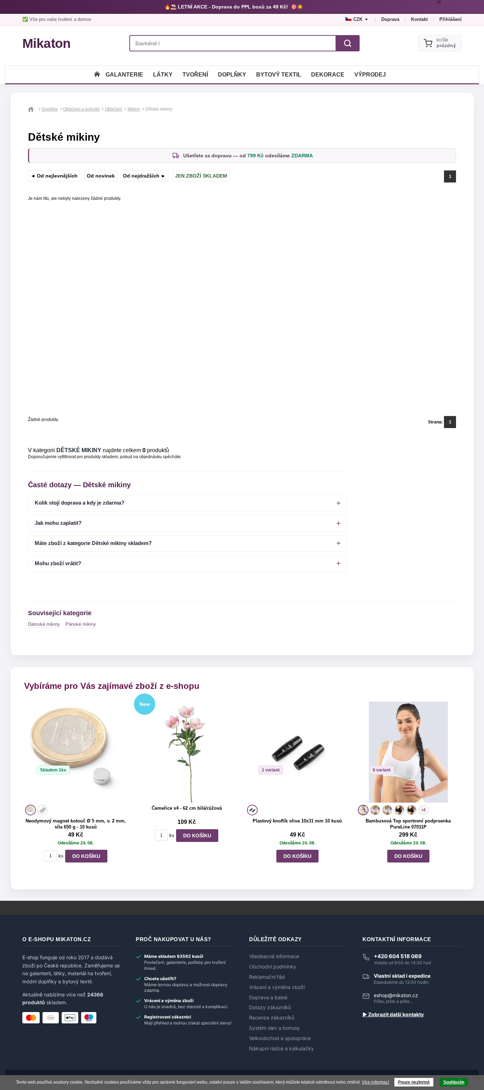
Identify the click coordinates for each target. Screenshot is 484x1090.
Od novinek (101, 176)
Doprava (390, 19)
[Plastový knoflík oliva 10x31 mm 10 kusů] (297, 752)
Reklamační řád (267, 977)
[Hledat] (348, 43)
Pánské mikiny (81, 624)
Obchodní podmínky (272, 967)
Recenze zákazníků (271, 1018)
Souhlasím (454, 1082)
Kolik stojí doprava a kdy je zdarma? (79, 503)
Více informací (375, 1082)
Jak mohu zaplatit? (58, 523)
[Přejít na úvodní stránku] (32, 109)
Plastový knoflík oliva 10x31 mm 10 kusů (297, 821)
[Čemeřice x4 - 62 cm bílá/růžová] (186, 752)
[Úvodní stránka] (97, 74)
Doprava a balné (268, 997)
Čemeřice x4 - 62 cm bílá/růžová (187, 808)
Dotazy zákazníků (270, 1007)
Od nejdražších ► (144, 176)
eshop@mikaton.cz (396, 995)
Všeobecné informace (274, 956)
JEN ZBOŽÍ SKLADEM (201, 176)
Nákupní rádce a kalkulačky (281, 1048)
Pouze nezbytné (414, 1082)
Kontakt (419, 19)
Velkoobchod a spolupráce (280, 1038)
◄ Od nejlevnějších (54, 176)
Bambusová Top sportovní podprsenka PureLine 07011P (408, 824)
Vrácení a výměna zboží (277, 987)
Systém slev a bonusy (274, 1028)
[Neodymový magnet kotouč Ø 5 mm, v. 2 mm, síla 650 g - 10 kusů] (75, 752)
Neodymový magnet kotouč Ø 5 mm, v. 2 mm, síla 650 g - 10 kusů (76, 824)
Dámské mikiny (44, 624)
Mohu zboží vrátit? (58, 563)
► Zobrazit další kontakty (393, 1014)
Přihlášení (450, 19)
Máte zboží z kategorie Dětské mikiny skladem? (93, 543)
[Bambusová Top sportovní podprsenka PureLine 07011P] (408, 752)
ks (60, 856)
